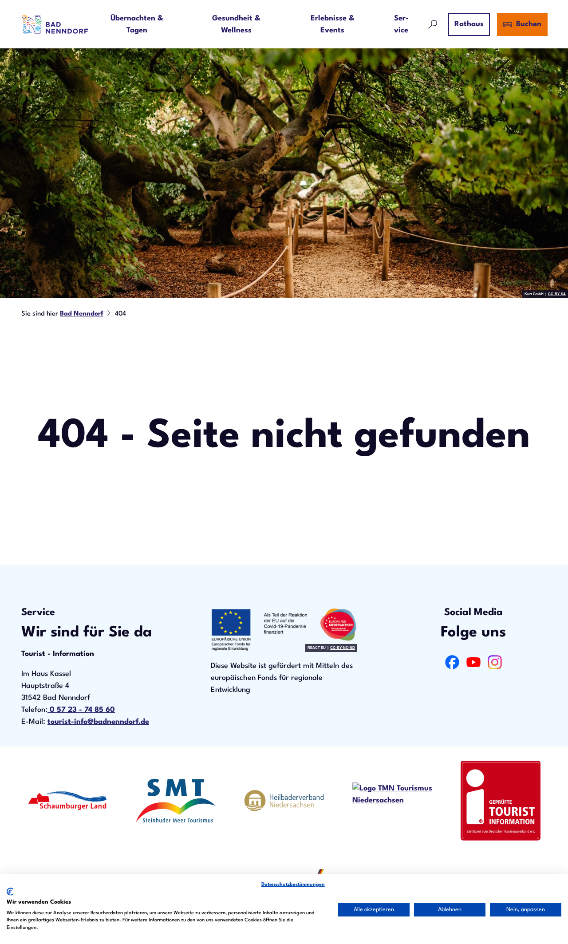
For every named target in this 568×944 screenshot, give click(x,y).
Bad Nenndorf (81, 314)
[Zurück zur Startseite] (55, 24)
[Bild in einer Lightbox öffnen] (284, 629)
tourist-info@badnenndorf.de (98, 722)
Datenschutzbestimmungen (293, 884)
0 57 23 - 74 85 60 (81, 710)
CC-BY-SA (557, 294)
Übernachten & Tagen (136, 24)
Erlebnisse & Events (333, 24)
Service (401, 24)
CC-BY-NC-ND (342, 648)
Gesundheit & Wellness (236, 24)
